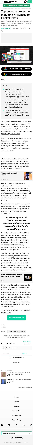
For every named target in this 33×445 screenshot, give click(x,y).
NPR (2, 79)
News (2, 325)
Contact (16, 401)
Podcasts (3, 327)
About (16, 397)
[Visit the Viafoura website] (28, 387)
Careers (16, 406)
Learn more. (28, 8)
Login (29, 1)
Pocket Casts (23, 139)
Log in (24, 341)
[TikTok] (31, 425)
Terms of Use (16, 411)
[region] (16, 365)
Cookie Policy (16, 420)
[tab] (6, 353)
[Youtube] (16, 425)
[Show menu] (1, 1)
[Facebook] (2, 425)
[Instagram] (9, 425)
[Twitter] (24, 425)
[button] (16, 1)
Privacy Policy (16, 415)
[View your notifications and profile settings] (30, 353)
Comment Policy (13, 337)
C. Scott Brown (7, 28)
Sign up (29, 341)
